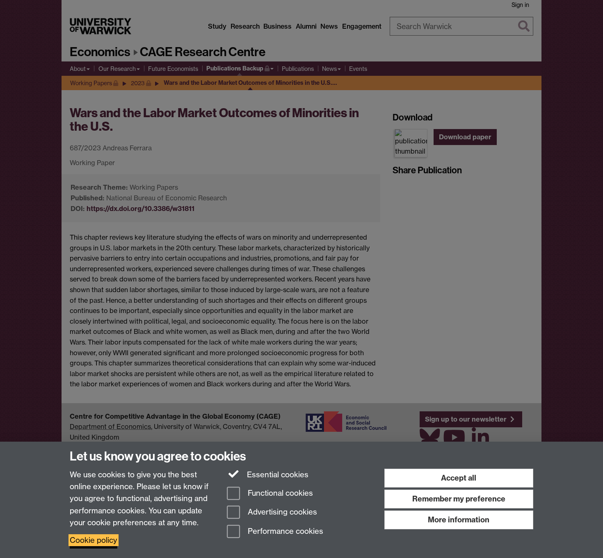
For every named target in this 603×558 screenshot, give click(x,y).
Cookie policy (93, 540)
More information (458, 519)
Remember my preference (458, 499)
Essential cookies (276, 474)
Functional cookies (279, 493)
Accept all (458, 478)
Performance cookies (284, 531)
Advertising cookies (281, 512)
